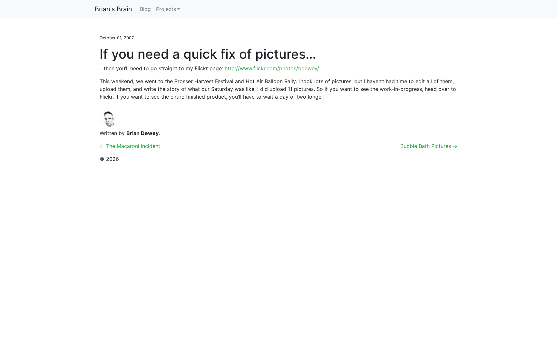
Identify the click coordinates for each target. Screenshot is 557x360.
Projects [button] (166, 9)
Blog (145, 9)
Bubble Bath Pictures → (428, 146)
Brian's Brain (113, 9)
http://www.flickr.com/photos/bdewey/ (272, 68)
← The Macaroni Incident (130, 146)
